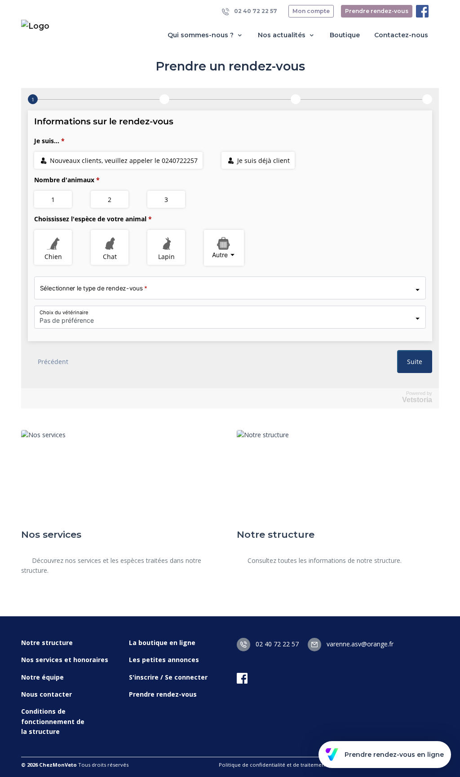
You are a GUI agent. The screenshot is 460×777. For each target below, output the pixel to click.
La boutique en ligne (162, 642)
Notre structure (47, 642)
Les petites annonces (164, 659)
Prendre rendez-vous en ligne (394, 755)
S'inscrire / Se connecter (168, 677)
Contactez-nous (401, 35)
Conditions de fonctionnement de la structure (52, 721)
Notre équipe (42, 677)
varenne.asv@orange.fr (359, 644)
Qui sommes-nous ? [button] (201, 35)
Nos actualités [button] (282, 35)
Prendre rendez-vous (376, 11)
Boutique (345, 35)
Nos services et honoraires (64, 659)
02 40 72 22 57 (255, 11)
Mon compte (311, 11)
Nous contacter (46, 694)
